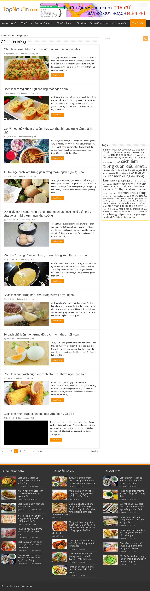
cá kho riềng (138, 196)
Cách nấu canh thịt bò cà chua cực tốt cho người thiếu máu (30, 545)
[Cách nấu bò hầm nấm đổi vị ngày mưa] (8, 508)
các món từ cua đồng (131, 193)
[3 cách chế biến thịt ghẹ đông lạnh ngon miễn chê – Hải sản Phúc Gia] (8, 519)
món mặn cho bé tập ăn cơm (125, 205)
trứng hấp (116, 214)
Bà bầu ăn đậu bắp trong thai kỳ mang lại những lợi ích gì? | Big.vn (133, 559)
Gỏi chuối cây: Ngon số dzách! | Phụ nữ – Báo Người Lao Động (29, 558)
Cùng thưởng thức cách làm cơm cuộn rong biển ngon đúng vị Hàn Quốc (132, 507)
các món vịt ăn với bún (111, 196)
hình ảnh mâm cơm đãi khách (126, 201)
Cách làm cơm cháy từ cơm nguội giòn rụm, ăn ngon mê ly (42, 49)
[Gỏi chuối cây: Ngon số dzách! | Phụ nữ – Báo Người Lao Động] (8, 559)
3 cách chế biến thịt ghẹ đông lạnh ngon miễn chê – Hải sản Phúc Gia (30, 518)
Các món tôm (140, 189)
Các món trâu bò (9, 23)
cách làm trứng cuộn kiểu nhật (123, 164)
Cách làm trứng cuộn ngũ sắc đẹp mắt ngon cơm (36, 89)
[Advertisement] (126, 94)
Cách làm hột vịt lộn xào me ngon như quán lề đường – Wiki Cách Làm (81, 556)
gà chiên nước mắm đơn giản (125, 198)
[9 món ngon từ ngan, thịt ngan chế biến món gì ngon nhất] (8, 495)
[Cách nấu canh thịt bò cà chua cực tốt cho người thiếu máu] (8, 546)
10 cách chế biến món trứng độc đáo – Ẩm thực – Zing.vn (41, 334)
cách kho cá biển (119, 154)
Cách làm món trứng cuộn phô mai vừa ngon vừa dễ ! (39, 413)
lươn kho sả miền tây (119, 203)
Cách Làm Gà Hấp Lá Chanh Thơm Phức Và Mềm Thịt (29, 480)
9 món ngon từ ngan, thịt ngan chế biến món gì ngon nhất (30, 493)
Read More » (57, 75)
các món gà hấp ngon (119, 180)
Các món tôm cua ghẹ (99, 23)
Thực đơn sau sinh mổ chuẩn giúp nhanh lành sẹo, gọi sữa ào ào (131, 546)
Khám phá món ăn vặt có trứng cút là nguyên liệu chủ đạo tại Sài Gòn (81, 493)
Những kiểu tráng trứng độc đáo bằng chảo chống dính (132, 493)
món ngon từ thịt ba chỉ (131, 208)
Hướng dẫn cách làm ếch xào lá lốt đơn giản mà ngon (81, 569)
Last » (40, 451)
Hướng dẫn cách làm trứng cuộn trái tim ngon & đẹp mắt (132, 520)
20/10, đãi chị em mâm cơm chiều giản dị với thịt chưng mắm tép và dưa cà (82, 480)
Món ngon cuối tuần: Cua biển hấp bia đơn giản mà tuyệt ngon (81, 543)
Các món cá (81, 23)
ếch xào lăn (131, 217)
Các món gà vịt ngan (43, 23)
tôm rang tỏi (141, 215)
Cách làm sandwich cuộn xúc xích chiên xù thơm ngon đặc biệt (45, 374)
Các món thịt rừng (119, 23)
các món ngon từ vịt (122, 183)
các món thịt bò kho (120, 189)
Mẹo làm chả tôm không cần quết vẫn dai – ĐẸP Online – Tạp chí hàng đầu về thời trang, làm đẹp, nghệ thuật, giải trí (73, 509)
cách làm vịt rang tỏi (128, 170)
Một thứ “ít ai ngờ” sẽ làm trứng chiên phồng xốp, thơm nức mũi (45, 255)
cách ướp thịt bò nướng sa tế (119, 173)
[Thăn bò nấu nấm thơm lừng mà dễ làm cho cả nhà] (8, 533)
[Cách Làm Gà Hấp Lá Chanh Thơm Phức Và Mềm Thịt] (8, 481)
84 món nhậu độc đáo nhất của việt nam (124, 149)
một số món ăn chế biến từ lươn (125, 211)
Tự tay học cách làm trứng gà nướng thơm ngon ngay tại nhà (44, 172)
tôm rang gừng (130, 214)
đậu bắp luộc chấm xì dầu (115, 217)
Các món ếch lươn (64, 23)
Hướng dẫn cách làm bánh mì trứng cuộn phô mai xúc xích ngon (133, 533)
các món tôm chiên (110, 193)
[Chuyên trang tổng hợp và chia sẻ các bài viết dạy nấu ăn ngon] (20, 9)
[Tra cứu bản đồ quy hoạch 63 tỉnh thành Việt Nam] (93, 10)
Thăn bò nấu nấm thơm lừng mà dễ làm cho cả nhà (30, 531)
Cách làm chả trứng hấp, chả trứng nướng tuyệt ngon (39, 294)
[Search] (145, 38)
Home (3, 36)
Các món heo (26, 23)
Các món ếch (126, 196)
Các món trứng (138, 23)
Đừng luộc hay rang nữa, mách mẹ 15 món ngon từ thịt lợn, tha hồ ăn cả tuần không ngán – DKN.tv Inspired (73, 527)
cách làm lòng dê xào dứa (120, 158)
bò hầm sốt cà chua (117, 152)
